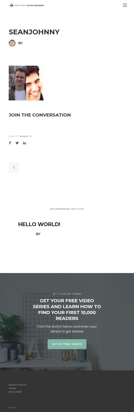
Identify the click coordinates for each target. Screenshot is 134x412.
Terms (12, 388)
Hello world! (39, 224)
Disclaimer (15, 392)
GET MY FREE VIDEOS (67, 344)
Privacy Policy (18, 385)
